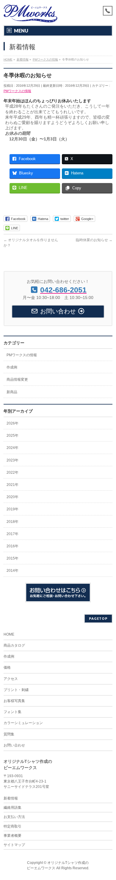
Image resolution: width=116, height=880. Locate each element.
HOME (9, 634)
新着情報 (11, 798)
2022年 (12, 472)
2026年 (12, 423)
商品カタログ (14, 645)
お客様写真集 (14, 701)
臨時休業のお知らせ (94, 240)
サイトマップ (14, 845)
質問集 (9, 734)
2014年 (12, 570)
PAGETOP (98, 618)
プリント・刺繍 (16, 690)
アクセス (11, 679)
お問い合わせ (14, 745)
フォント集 (12, 712)
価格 (7, 667)
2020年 (12, 497)
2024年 (12, 448)
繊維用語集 (12, 807)
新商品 (12, 392)
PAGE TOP (107, 847)
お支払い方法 (14, 817)
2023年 (12, 460)
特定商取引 (12, 826)
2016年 (12, 546)
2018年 (12, 522)
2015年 (12, 558)
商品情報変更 (17, 379)
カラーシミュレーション (23, 723)
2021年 (12, 485)
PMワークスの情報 (17, 91)
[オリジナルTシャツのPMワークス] (31, 16)
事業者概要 (12, 835)
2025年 (12, 435)
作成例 (12, 367)
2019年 (12, 509)
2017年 (12, 534)
